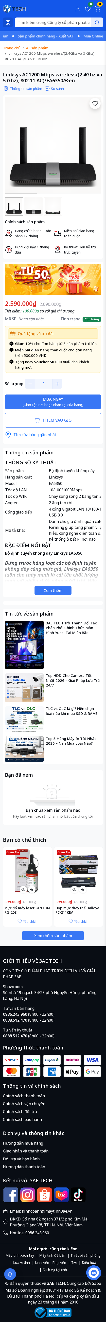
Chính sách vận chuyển (24, 1103)
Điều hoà (89, 1262)
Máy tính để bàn (52, 1255)
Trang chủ (11, 47)
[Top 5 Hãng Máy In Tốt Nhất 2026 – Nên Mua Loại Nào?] (24, 749)
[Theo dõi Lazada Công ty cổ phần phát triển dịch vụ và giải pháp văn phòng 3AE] (61, 1194)
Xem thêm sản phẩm (53, 935)
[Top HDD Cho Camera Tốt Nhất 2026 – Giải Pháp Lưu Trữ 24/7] (24, 687)
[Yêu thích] (95, 103)
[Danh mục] (8, 22)
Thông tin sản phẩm (26, 88)
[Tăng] (57, 384)
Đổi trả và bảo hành (21, 1159)
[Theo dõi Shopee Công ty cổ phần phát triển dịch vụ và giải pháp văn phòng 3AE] (45, 1194)
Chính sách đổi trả (20, 1111)
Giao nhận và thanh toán (26, 1151)
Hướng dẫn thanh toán (24, 1166)
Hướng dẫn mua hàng (23, 1143)
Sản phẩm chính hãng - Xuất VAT (35, 36)
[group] (53, 145)
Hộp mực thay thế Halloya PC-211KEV (77, 910)
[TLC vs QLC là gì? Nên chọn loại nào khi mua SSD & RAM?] (24, 719)
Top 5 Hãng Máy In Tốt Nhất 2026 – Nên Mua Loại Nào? (71, 741)
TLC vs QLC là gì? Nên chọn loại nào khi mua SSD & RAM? (71, 711)
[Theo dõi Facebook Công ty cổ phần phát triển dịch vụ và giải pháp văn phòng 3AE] (11, 1194)
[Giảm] (30, 384)
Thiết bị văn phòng (86, 1255)
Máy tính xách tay (19, 1255)
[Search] (97, 22)
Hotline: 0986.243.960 (29, 1233)
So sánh (57, 88)
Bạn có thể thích (24, 839)
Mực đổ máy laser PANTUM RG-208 (27, 910)
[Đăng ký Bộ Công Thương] (53, 1312)
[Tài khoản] (78, 9)
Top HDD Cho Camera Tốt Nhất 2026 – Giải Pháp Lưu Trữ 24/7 (73, 680)
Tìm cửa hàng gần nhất (34, 434)
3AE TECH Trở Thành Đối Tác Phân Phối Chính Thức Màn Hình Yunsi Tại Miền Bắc (71, 628)
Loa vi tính (21, 1262)
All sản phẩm (37, 47)
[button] (94, 146)
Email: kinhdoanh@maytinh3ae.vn (41, 1211)
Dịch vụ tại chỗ (55, 1269)
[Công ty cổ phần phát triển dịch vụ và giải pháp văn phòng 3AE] (14, 8)
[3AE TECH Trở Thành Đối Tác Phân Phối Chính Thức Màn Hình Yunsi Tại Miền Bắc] (24, 645)
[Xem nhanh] (23, 889)
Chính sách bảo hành (22, 1119)
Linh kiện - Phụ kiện (50, 1262)
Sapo (96, 1283)
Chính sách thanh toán (24, 1096)
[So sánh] (31, 889)
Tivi (74, 1262)
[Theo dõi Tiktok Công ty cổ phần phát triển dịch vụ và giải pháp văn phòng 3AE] (78, 1194)
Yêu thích (30, 921)
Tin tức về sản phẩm (29, 613)
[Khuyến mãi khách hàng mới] (53, 279)
